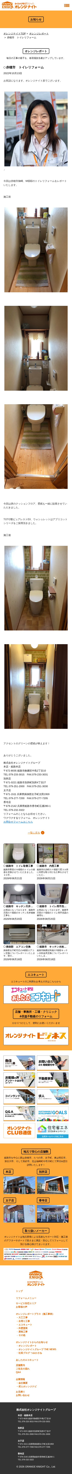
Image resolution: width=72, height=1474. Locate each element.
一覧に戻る (34, 832)
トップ (19, 1291)
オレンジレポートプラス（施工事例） (35, 1314)
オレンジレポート (39, 33)
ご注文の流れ (23, 1369)
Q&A (18, 1372)
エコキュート (25, 1324)
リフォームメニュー (26, 1298)
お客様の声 (21, 1307)
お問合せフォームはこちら (18, 821)
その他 (22, 1335)
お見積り (20, 1392)
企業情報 (20, 1379)
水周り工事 (24, 1321)
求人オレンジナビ (28, 1386)
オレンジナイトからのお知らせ (32, 1342)
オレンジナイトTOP (14, 33)
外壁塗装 (23, 1328)
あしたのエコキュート (27, 1360)
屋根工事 (23, 1331)
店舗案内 (20, 1365)
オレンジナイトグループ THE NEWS (37, 1349)
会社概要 (23, 1383)
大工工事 (23, 1317)
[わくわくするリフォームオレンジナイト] (19, 5)
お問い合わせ (23, 1395)
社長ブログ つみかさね (30, 1353)
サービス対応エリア (26, 1303)
